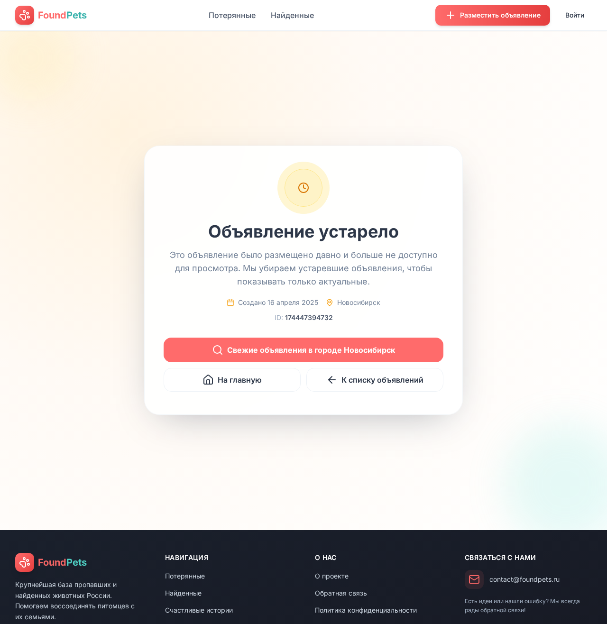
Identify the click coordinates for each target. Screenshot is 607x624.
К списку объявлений (382, 380)
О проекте (332, 576)
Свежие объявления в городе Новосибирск (311, 350)
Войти (574, 15)
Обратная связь (341, 593)
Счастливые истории (199, 610)
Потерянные (232, 15)
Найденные (292, 15)
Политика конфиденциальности (366, 610)
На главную (240, 380)
